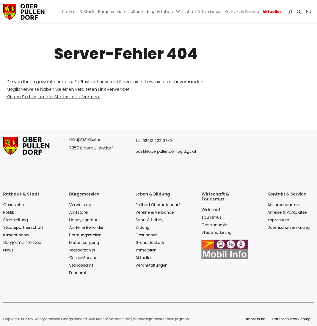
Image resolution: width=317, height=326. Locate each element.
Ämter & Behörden (87, 227)
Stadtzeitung (15, 220)
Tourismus (211, 217)
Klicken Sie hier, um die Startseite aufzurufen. (53, 97)
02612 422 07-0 (157, 140)
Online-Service (83, 257)
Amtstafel (78, 212)
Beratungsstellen (85, 235)
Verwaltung (80, 204)
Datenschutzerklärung (288, 227)
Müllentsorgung (84, 242)
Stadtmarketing (216, 232)
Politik (8, 212)
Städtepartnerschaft (23, 227)
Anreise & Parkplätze (287, 212)
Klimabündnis (16, 235)
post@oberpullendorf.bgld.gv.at (165, 151)
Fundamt (77, 272)
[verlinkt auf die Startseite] (29, 11)
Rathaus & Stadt (78, 11)
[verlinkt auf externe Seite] (224, 249)
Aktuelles (272, 11)
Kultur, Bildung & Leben (150, 11)
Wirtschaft (211, 209)
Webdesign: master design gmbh (161, 318)
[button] (289, 11)
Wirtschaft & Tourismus (198, 11)
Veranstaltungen (151, 265)
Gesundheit (146, 235)
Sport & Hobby (149, 220)
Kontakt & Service (242, 11)
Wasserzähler (82, 250)
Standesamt (81, 265)
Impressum (278, 220)
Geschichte (14, 204)
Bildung (142, 227)
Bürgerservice (111, 11)
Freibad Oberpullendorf (157, 204)
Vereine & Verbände (154, 212)
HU (308, 11)
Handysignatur (83, 220)
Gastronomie (214, 224)
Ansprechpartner (283, 204)
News (8, 250)
